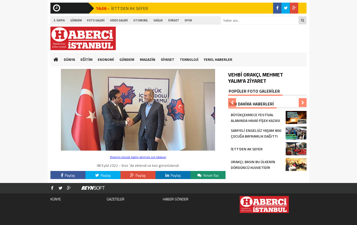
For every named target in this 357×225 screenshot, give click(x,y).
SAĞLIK (158, 20)
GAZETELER (115, 199)
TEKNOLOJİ (189, 59)
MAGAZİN (147, 59)
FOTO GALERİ (96, 20)
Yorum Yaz (210, 175)
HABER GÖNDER (175, 199)
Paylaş (69, 175)
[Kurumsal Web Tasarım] (93, 188)
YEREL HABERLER (218, 59)
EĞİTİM (86, 59)
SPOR (188, 20)
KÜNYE (55, 199)
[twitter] (285, 8)
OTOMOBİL (140, 20)
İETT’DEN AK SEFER (129, 8)
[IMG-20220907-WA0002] (138, 149)
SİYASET (173, 20)
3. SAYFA (59, 20)
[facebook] (277, 8)
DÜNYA (69, 59)
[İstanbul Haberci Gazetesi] (83, 38)
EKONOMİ (106, 59)
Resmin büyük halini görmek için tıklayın (138, 157)
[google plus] (294, 8)
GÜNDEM (76, 20)
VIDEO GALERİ (119, 20)
